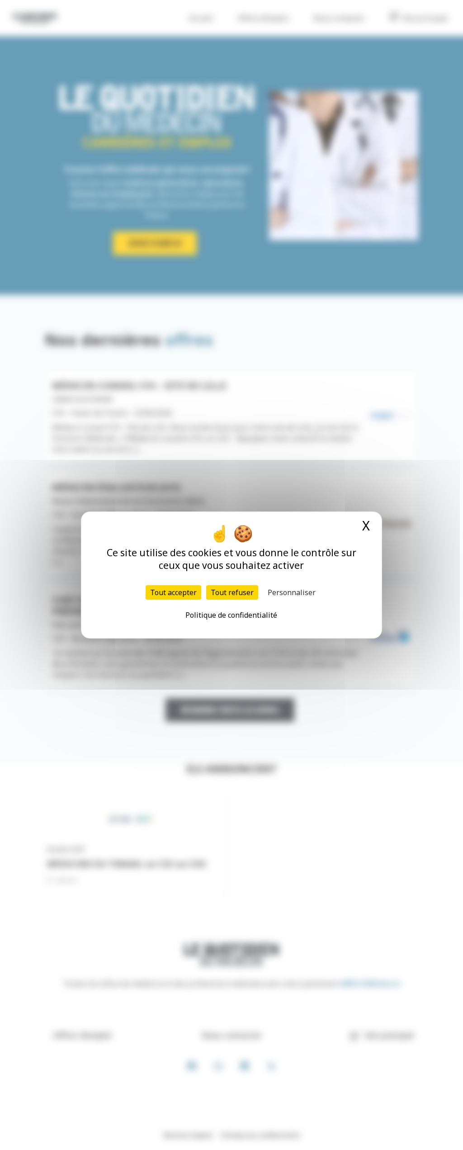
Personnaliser (292, 592)
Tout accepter (173, 592)
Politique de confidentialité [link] (231, 615)
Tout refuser (232, 592)
